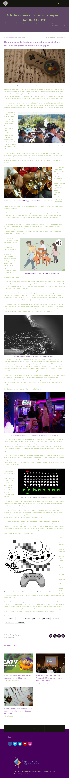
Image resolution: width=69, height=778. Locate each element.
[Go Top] (66, 774)
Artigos (49, 37)
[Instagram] (30, 744)
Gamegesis (13, 635)
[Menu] (65, 3)
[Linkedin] (20, 744)
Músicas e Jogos (61, 37)
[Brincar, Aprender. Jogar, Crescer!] (5, 3)
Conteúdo (53, 37)
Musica (23, 635)
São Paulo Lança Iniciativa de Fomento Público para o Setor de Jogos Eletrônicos (49, 678)
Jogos (18, 635)
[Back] (34, 728)
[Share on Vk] (63, 636)
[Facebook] (10, 744)
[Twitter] (15, 744)
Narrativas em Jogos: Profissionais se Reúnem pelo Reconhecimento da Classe (18, 711)
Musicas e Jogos (9, 637)
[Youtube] (25, 744)
